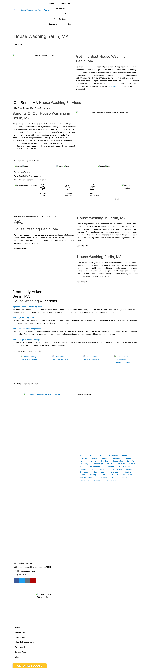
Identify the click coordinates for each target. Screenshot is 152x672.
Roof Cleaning (51, 375)
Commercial (60, 9)
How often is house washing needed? (27, 329)
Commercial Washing (116, 375)
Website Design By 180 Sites (25, 612)
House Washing (21, 375)
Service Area (54, 24)
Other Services (60, 19)
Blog (69, 24)
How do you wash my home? (24, 318)
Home (51, 4)
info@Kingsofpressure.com (24, 571)
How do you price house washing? (26, 340)
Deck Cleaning (83, 375)
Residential (65, 4)
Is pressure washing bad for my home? (28, 307)
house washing (114, 86)
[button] (76, 306)
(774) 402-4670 (20, 575)
